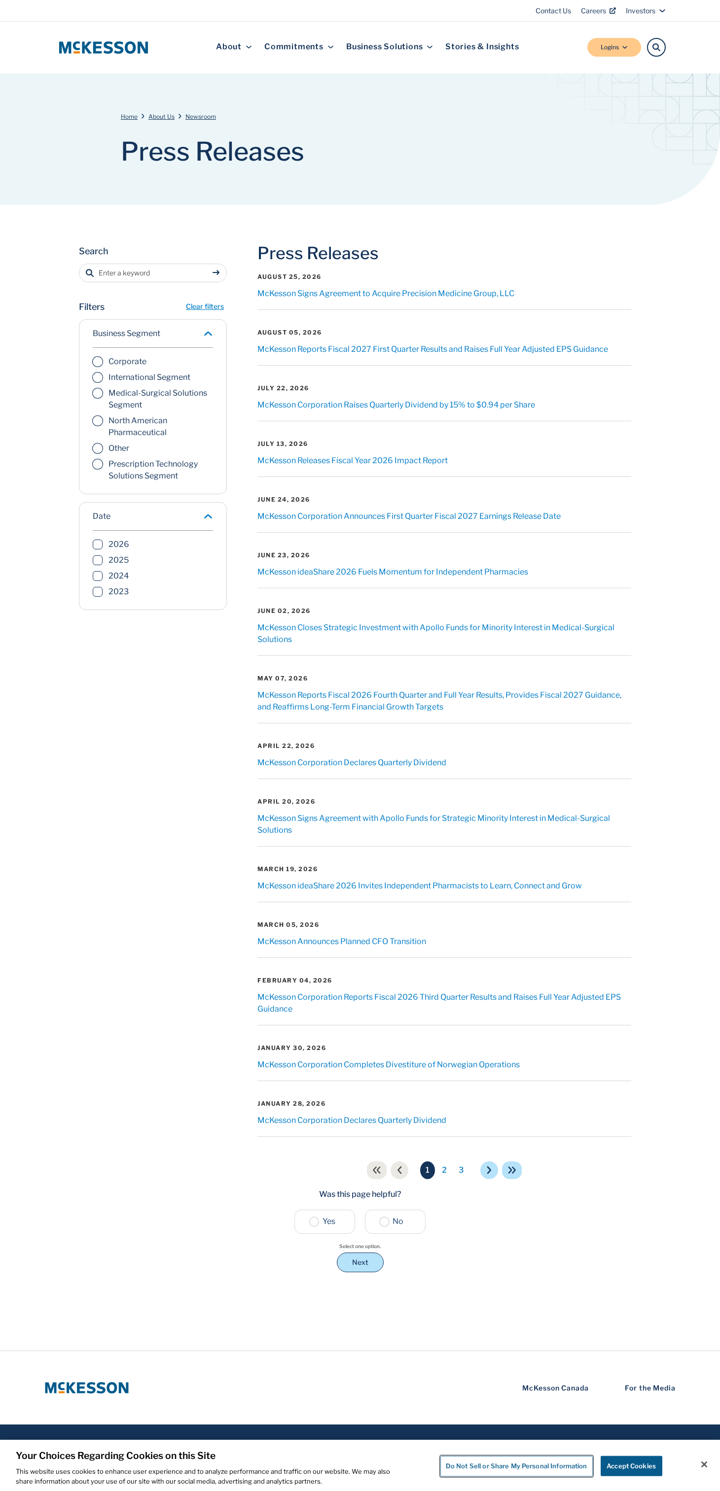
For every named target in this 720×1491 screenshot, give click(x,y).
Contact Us (553, 10)
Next (360, 1262)
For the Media (650, 1388)
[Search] (656, 47)
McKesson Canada (555, 1388)
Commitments (294, 47)
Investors (640, 10)
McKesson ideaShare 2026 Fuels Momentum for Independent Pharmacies (392, 571)
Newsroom (200, 116)
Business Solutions (384, 47)
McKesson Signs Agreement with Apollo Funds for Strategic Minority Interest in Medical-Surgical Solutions (433, 824)
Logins (610, 47)
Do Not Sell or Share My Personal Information (516, 1466)
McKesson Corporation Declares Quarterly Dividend (351, 762)
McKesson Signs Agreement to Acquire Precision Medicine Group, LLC (385, 293)
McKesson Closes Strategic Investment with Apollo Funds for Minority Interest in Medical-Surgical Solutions (435, 633)
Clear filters (205, 306)
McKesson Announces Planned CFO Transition (341, 941)
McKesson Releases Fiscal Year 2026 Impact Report (352, 460)
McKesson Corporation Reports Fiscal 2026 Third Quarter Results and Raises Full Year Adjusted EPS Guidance (439, 1003)
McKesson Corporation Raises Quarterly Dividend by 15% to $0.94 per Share (396, 404)
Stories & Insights (482, 47)
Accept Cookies (631, 1466)
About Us (161, 116)
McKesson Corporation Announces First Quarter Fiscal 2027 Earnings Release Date (409, 516)
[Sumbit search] (218, 273)
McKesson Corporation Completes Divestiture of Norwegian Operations (388, 1064)
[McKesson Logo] (86, 1387)
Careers (593, 10)
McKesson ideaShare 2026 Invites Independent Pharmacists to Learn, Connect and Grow (419, 885)
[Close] (704, 1464)
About (229, 47)
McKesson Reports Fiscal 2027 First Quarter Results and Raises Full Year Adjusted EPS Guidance (432, 349)
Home (129, 116)
